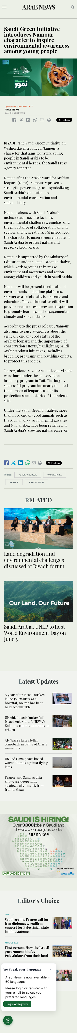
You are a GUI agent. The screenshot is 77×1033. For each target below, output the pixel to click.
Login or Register (17, 1004)
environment (36, 482)
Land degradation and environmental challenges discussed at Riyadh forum (34, 559)
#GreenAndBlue (28, 475)
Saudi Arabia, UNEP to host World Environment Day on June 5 (35, 632)
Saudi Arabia (54, 475)
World (9, 914)
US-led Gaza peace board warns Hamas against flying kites (26, 763)
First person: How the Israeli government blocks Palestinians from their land (27, 951)
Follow (65, 120)
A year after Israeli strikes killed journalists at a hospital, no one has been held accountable (25, 700)
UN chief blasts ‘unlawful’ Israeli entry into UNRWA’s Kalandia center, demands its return (27, 723)
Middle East (12, 942)
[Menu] (4, 7)
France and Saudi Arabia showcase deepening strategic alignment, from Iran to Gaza (24, 783)
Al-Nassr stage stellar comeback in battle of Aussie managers (26, 744)
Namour (14, 482)
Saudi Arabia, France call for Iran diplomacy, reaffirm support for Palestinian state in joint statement (27, 925)
